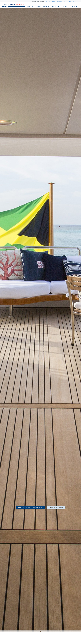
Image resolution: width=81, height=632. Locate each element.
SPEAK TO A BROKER (56, 507)
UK (49, 1)
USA (46, 1)
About (65, 6)
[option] (40, 316)
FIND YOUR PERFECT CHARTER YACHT (30, 507)
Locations (38, 6)
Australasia (75, 1)
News (59, 6)
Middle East (59, 1)
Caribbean (69, 1)
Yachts (29, 6)
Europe (53, 1)
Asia (64, 1)
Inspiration (46, 6)
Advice (53, 6)
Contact (73, 6)
